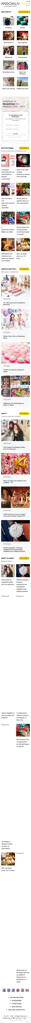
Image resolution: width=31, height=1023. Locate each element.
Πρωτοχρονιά (22, 42)
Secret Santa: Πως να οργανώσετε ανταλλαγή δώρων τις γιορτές (23, 230)
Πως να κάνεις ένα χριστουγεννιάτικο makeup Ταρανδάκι (8, 203)
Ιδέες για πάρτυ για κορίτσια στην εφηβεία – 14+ (14, 481)
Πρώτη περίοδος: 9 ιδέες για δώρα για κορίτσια (8, 715)
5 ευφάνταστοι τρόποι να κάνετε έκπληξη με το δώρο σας (22, 716)
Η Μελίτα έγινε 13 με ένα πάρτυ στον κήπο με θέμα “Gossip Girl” (14, 515)
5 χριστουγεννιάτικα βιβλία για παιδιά (8, 229)
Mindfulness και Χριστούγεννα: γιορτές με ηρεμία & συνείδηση (8, 257)
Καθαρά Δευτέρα (22, 89)
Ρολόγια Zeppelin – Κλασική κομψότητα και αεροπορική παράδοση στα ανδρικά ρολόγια (14, 549)
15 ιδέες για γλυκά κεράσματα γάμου (13, 370)
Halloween (8, 57)
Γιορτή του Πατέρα (8, 89)
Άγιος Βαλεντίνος (8, 72)
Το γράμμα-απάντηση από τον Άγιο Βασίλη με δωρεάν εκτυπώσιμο (8, 174)
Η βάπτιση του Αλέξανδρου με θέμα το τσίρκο (13, 404)
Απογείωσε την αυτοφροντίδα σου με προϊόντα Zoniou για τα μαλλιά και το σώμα (22, 976)
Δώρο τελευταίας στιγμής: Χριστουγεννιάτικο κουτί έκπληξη (23, 173)
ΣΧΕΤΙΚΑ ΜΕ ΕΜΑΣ (16, 997)
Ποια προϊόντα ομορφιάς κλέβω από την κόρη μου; (14, 448)
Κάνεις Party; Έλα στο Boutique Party (14, 337)
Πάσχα (22, 28)
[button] (26, 5)
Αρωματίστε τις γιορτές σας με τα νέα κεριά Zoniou (23, 201)
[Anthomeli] (10, 5)
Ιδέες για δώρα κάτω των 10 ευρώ (22, 256)
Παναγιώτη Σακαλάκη (15, 1020)
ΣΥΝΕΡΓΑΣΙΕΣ (17, 1004)
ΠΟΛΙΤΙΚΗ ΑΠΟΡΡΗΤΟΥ (16, 1010)
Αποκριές (8, 28)
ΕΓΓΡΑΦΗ (15, 134)
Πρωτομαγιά (22, 57)
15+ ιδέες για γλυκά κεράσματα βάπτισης (14, 303)
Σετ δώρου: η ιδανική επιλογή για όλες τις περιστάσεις (7, 845)
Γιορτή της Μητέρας (22, 73)
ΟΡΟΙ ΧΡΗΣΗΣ (17, 1007)
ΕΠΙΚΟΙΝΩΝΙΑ (16, 1001)
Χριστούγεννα (8, 42)
